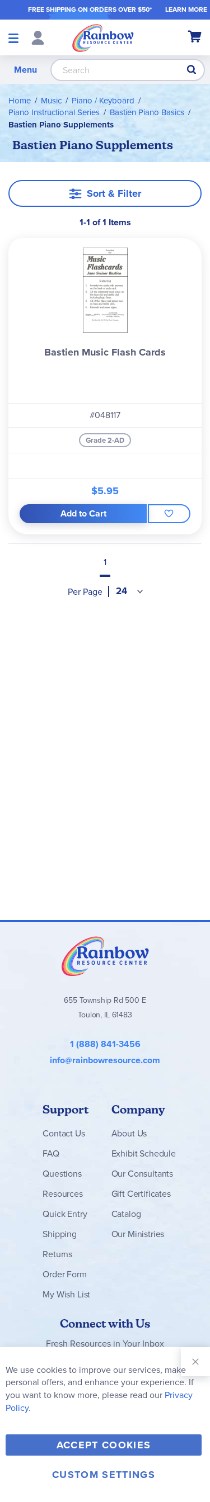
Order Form (64, 1274)
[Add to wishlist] (169, 513)
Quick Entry (65, 1213)
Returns (57, 1254)
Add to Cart (83, 513)
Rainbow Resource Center (105, 956)
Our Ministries (138, 1234)
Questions (62, 1173)
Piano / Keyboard (103, 100)
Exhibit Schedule (143, 1153)
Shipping (60, 1234)
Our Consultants (142, 1173)
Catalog (126, 1213)
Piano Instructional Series (54, 112)
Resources (63, 1193)
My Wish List (66, 1294)
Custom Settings (103, 1474)
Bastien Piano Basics (147, 112)
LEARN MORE (186, 9)
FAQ (51, 1153)
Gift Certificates (141, 1193)
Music (51, 100)
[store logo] (103, 37)
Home (19, 100)
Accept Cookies (104, 1445)
